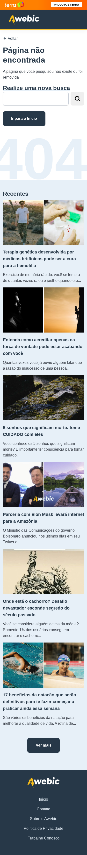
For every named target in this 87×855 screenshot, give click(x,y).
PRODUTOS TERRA (66, 4)
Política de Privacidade (43, 828)
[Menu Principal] (78, 20)
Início (43, 799)
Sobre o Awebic (43, 819)
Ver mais (43, 745)
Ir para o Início (24, 118)
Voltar (12, 38)
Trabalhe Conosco (43, 838)
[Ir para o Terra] (14, 5)
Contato (43, 809)
